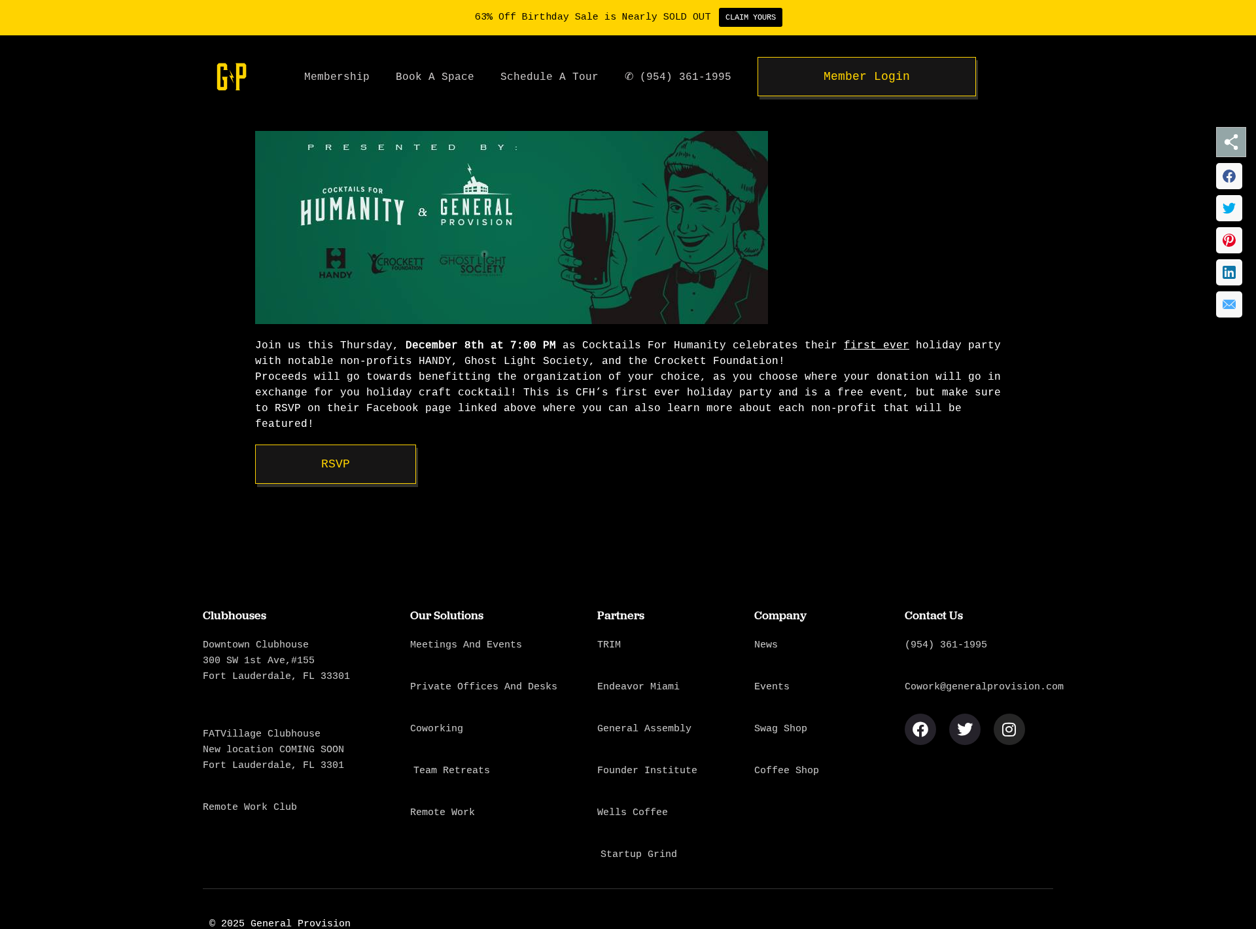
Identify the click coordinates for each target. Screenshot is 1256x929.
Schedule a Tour (549, 76)
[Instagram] (1009, 729)
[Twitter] (965, 729)
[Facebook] (920, 729)
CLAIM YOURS (750, 17)
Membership (337, 76)
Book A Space (435, 76)
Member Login (867, 76)
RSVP (335, 464)
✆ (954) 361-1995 (678, 76)
